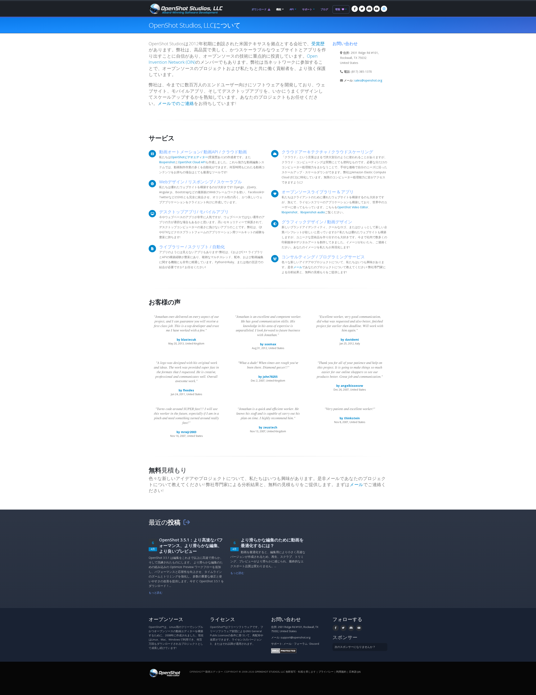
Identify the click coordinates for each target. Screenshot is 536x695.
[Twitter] (362, 9)
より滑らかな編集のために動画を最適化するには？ (272, 542)
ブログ (324, 9)
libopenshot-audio (312, 212)
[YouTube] (377, 9)
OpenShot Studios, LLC (270, 671)
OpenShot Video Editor (352, 207)
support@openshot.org (295, 637)
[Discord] (369, 9)
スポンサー (344, 637)
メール (297, 267)
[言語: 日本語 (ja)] (384, 9)
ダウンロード (259, 9)
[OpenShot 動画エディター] (164, 672)
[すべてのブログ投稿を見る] (186, 522)
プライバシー (326, 671)
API (292, 9)
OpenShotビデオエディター (189, 157)
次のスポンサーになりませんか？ (355, 647)
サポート (307, 9)
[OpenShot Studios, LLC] (186, 8)
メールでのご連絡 (176, 103)
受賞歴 (318, 44)
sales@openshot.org (368, 80)
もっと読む (155, 592)
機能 (278, 9)
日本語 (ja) (355, 671)
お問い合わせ (286, 619)
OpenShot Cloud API (192, 162)
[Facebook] (355, 9)
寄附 (338, 9)
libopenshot (167, 162)
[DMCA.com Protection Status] (283, 650)
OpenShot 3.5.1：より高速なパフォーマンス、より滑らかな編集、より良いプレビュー (191, 545)
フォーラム (301, 644)
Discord (314, 644)
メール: (287, 644)
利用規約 (341, 671)
